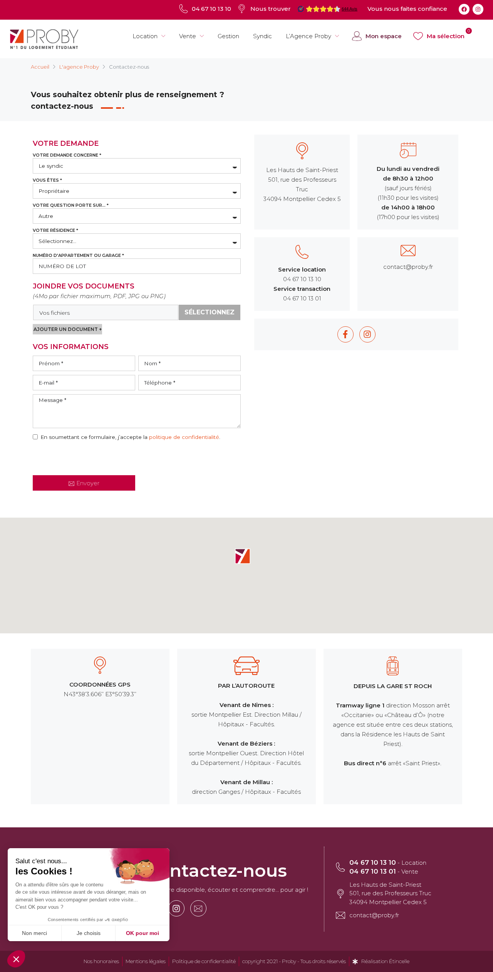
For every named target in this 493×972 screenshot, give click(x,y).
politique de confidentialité (184, 437)
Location (145, 36)
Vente (187, 36)
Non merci (34, 933)
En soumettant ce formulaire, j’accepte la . (130, 437)
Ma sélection (445, 36)
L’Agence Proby (308, 36)
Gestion (228, 36)
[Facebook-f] (345, 334)
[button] (242, 556)
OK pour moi (142, 933)
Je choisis (89, 933)
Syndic (262, 36)
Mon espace (384, 36)
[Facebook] (464, 9)
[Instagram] (478, 9)
